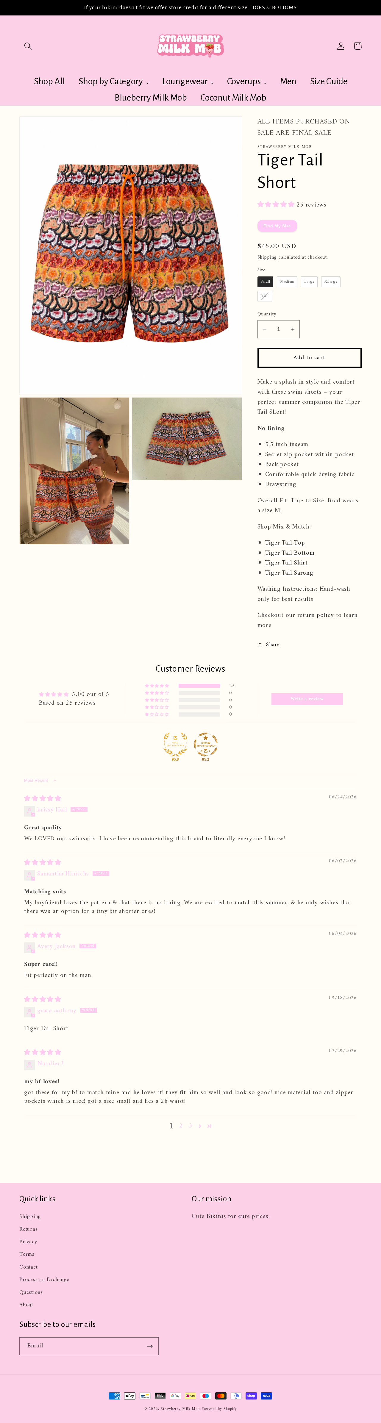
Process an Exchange (44, 1280)
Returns (28, 1229)
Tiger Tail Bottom (290, 553)
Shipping (267, 257)
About (26, 1305)
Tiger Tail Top (285, 543)
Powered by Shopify (219, 1408)
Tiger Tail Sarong (289, 572)
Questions (31, 1292)
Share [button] (272, 645)
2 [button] (181, 1126)
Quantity (267, 314)
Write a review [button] (307, 699)
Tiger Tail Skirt (286, 563)
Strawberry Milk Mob (180, 1408)
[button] (27, 45)
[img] (42, 799)
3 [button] (190, 1126)
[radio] (265, 281)
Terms (27, 1254)
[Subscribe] (149, 1346)
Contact (28, 1267)
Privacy (28, 1242)
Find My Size (277, 225)
